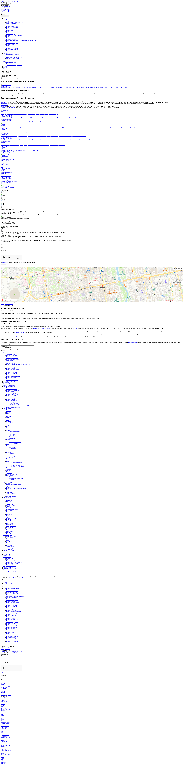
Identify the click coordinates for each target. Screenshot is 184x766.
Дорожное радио (27, 127)
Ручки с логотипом (84, 139)
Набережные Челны (5, 723)
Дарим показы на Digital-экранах (14, 65)
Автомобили (13, 145)
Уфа (2, 759)
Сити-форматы (34, 87)
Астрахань (3, 683)
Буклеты (31, 136)
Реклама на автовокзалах (12, 615)
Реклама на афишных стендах (8, 107)
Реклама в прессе (10, 36)
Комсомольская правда (50, 127)
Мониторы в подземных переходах (49, 114)
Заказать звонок (4, 5)
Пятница (25, 132)
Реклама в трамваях (15, 121)
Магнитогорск (4, 717)
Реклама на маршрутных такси (49, 117)
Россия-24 (14, 132)
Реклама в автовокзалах (12, 26)
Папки (35, 136)
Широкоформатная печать (12, 49)
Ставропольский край (6, 750)
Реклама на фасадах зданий (102, 87)
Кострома (3, 706)
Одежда (2, 139)
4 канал (21, 132)
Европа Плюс (41, 127)
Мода (49, 145)
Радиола (84, 127)
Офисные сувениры (24, 139)
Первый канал (4, 132)
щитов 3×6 (74, 328)
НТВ (18, 132)
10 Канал (55, 132)
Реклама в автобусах (6, 121)
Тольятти (3, 755)
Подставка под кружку (69, 136)
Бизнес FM (8, 127)
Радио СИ (88, 127)
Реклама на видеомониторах (47, 121)
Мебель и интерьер (5, 145)
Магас (2, 715)
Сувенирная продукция (12, 32)
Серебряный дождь (138, 127)
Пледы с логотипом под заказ (11, 139)
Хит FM (149, 127)
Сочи (2, 748)
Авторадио (3, 127)
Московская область (5, 722)
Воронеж (3, 692)
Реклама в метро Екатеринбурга (14, 35)
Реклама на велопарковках (77, 87)
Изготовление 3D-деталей (12, 54)
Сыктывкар (3, 751)
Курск (2, 713)
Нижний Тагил (4, 727)
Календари (17, 136)
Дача (32, 127)
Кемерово (3, 704)
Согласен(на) (5, 262)
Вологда (3, 691)
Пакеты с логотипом (80, 136)
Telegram (21, 577)
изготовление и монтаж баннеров (67, 334)
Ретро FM (106, 127)
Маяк (57, 127)
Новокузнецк (4, 728)
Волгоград (3, 689)
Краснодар (3, 708)
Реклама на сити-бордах (12, 613)
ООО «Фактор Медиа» (18, 652)
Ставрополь (3, 749)
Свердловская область (11, 597)
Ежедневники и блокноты (38, 139)
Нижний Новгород (5, 726)
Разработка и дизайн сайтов (13, 638)
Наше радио (76, 127)
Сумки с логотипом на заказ (57, 139)
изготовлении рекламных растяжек (41, 328)
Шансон (145, 127)
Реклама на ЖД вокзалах (12, 48)
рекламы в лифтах (115, 315)
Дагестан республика (6, 695)
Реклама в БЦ (9, 45)
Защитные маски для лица (12, 58)
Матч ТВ (36, 132)
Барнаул (2, 684)
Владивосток (4, 687)
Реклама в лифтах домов (12, 43)
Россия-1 (10, 132)
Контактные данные (8, 583)
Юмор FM (153, 127)
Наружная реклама (11, 21)
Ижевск (2, 698)
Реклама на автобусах (6, 117)
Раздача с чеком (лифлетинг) (31, 150)
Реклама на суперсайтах (12, 600)
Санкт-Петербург (5, 742)
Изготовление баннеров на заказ (14, 57)
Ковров (2, 705)
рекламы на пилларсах (19, 332)
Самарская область (5, 741)
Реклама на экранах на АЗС (13, 63)
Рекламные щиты (10, 601)
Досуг (24, 145)
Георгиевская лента (11, 62)
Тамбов (2, 753)
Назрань (3, 724)
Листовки (3, 136)
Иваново (3, 697)
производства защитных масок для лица (10, 336)
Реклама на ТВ (10, 30)
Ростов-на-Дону (4, 736)
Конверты (26, 136)
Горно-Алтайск (4, 693)
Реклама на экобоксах (11, 41)
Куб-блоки (55, 136)
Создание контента (11, 23)
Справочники (29, 145)
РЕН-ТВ (51, 132)
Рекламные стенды (11, 56)
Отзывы (5, 67)
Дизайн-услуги (7, 59)
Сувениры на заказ (93, 139)
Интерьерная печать (11, 50)
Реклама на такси (38, 117)
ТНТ (31, 132)
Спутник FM (123, 127)
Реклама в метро (36, 121)
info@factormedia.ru (5, 6)
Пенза (2, 732)
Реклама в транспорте (11, 28)
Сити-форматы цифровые (12, 593)
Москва (2, 720)
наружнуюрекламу (132, 342)
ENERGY (158, 127)
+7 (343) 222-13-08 (5, 10)
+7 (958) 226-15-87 (5, 11)
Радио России (94, 127)
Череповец (3, 763)
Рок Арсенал (117, 127)
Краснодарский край (6, 709)
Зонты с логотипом (74, 139)
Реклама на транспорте (12, 27)
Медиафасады (37, 114)
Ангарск (3, 680)
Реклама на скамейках (65, 87)
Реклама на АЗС (10, 47)
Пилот (80, 127)
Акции (5, 61)
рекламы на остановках (159, 334)
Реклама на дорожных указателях (14, 52)
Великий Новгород (5, 686)
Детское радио (19, 127)
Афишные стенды (124, 87)
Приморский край (5, 735)
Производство (6, 53)
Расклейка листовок (11, 39)
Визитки (7, 136)
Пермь (2, 733)
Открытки (46, 136)
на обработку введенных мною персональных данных (18, 262)
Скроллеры (3, 106)
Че (46, 132)
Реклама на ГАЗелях (74, 117)
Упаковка (47, 139)
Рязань (2, 739)
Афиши (51, 136)
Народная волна (69, 127)
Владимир (3, 688)
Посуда (30, 139)
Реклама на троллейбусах (27, 117)
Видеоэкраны (4, 102)
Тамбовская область (5, 754)
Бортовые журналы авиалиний (40, 145)
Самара (2, 740)
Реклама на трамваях (16, 117)
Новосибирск (4, 729)
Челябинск (3, 762)
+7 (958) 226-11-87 (5, 9)
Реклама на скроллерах (43, 87)
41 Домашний (42, 132)
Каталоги (12, 136)
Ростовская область (5, 737)
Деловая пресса (61, 145)
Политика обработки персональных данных (11, 651)
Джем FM (36, 127)
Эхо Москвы (101, 127)
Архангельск (4, 682)
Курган (2, 711)
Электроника (67, 139)
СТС (33, 132)
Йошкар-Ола (4, 701)
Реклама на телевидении (12, 619)
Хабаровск (3, 760)
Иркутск (3, 700)
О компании (6, 66)
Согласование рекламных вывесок (14, 22)
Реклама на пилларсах (54, 87)
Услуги (2, 14)
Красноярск (3, 710)
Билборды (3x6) (4, 101)
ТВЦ (48, 132)
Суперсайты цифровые (16, 114)
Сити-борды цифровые (28, 114)
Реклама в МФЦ (10, 25)
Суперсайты (4, 87)
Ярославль (3, 764)
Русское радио (129, 127)
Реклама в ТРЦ (10, 44)
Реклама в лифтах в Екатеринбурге (15, 625)
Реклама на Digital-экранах (23, 87)
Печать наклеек (40, 136)
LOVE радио (62, 127)
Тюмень (2, 758)
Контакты (5, 68)
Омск (2, 731)
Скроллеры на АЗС (19, 150)
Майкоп (2, 718)
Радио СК (111, 127)
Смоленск (3, 746)
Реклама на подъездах (11, 37)
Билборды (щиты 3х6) (12, 87)
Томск (2, 757)
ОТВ (28, 132)
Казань (2, 702)
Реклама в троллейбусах (26, 121)
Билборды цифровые (6, 114)
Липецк (2, 714)
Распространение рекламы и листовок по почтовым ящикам (21, 40)
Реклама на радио (10, 34)
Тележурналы (19, 145)
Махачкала (3, 719)
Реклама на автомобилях (63, 117)
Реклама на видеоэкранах (12, 19)
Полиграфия (9, 31)
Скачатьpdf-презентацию (7, 304)
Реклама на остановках (114, 87)
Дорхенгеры (61, 136)
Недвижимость (54, 145)
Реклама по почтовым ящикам (13, 631)
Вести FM (13, 127)
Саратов (3, 744)
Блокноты (22, 136)
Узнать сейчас (4, 76)
